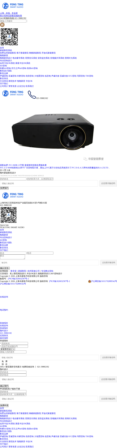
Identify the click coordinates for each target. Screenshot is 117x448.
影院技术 (13, 81)
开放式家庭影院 (49, 53)
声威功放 (55, 76)
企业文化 (21, 86)
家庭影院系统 (6, 50)
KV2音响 (72, 76)
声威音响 (4, 76)
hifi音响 (3, 66)
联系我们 (30, 86)
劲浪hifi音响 (32, 68)
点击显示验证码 (108, 183)
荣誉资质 (13, 86)
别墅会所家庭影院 (8, 53)
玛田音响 (81, 76)
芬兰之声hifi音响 (18, 68)
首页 (2, 48)
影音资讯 (4, 78)
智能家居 (4, 55)
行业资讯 (4, 81)
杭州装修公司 (34, 271)
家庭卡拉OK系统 (22, 63)
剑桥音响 (21, 76)
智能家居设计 (6, 58)
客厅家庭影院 (23, 53)
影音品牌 (4, 73)
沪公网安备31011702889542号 (104, 281)
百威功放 (64, 76)
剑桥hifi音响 (5, 68)
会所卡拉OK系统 (7, 63)
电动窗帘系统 (19, 58)
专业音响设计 (6, 61)
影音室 (14, 271)
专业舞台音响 (47, 271)
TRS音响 (89, 76)
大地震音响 (39, 76)
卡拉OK (29, 81)
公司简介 (4, 86)
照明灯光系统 (71, 58)
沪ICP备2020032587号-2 (18, 279)
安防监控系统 (44, 58)
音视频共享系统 (57, 58)
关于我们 (4, 84)
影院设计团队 (6, 71)
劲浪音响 (30, 76)
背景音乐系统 (31, 58)
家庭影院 (22, 271)
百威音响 (13, 76)
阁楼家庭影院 (35, 53)
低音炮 (48, 76)
